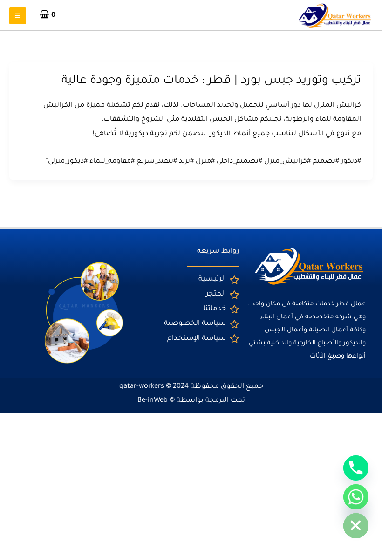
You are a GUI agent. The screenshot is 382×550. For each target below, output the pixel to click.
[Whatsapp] (355, 496)
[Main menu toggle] (17, 15)
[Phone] (355, 468)
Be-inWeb (152, 401)
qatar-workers (141, 387)
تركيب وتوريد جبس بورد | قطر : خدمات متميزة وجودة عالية (211, 81)
